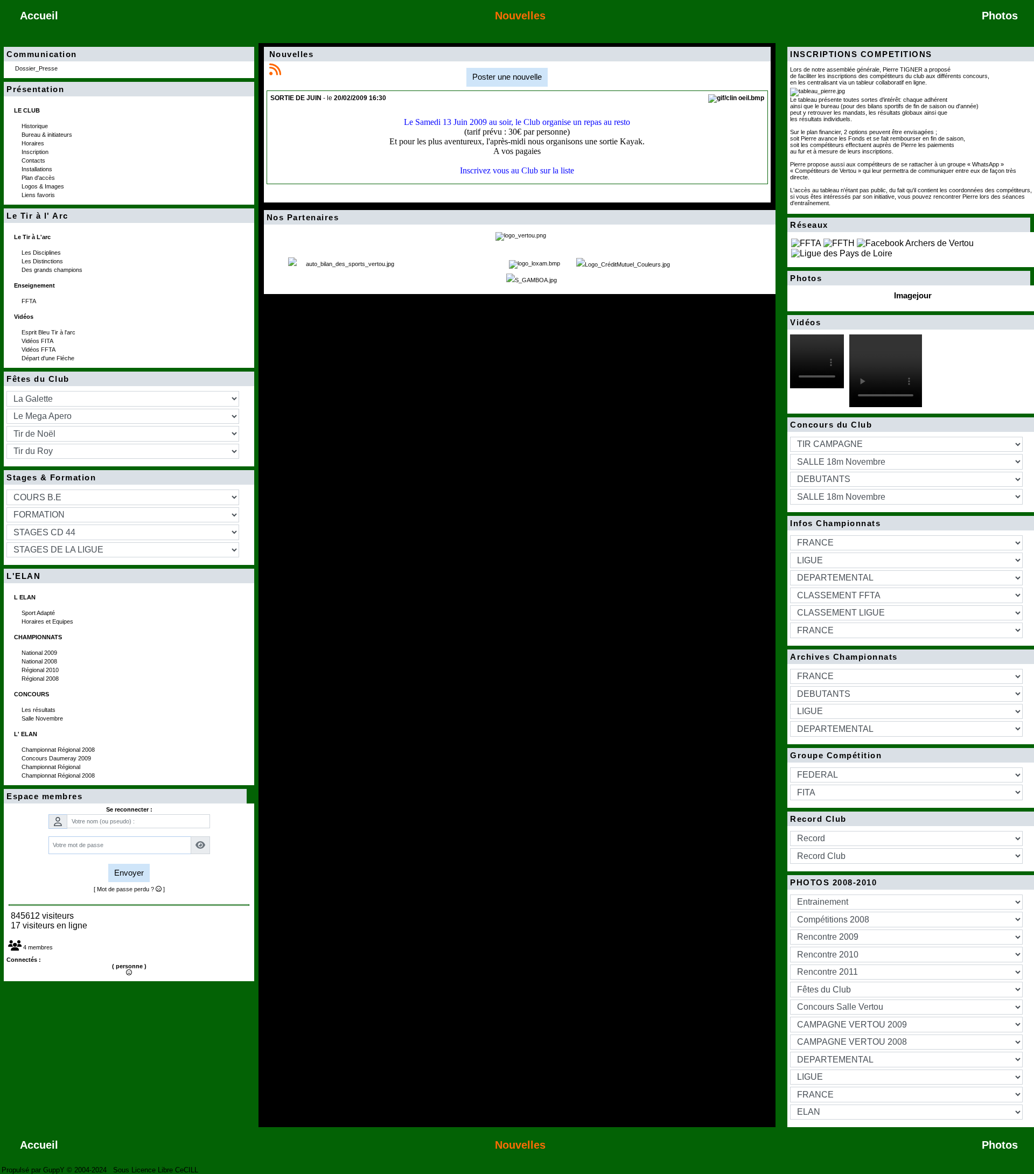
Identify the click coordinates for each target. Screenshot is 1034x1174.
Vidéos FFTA (39, 349)
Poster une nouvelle (507, 76)
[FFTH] (839, 242)
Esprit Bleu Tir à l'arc (49, 332)
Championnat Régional (52, 767)
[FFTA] (806, 242)
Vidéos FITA (38, 341)
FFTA (30, 301)
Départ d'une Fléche (49, 358)
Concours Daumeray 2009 (57, 758)
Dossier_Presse (37, 68)
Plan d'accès (39, 177)
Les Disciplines (42, 252)
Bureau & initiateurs (48, 134)
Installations (38, 169)
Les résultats (39, 710)
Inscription (36, 152)
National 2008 (40, 661)
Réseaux (907, 225)
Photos (907, 278)
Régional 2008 (41, 678)
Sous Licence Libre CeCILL (156, 1170)
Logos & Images (44, 186)
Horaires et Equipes (48, 621)
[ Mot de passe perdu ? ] (129, 889)
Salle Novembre (43, 718)
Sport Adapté (39, 613)
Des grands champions (53, 270)
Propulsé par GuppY (34, 1170)
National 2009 (40, 652)
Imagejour (913, 295)
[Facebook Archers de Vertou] (915, 242)
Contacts (34, 160)
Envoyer (129, 872)
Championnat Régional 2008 (59, 749)
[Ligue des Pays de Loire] (841, 252)
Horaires (34, 143)
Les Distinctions (43, 261)
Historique (36, 126)
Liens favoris (39, 195)
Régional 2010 (41, 670)
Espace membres (123, 796)
